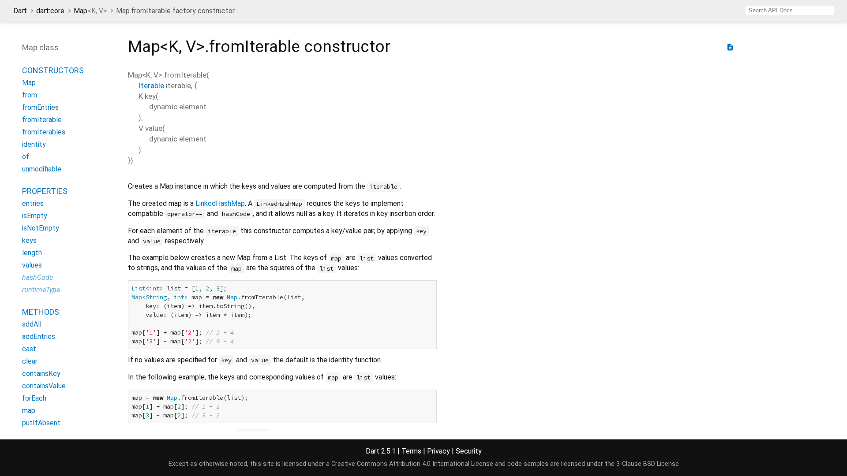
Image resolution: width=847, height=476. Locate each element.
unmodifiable (41, 169)
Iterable (151, 85)
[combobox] (790, 10)
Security (469, 451)
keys (29, 240)
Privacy (438, 451)
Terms (411, 451)
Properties (44, 191)
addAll (31, 324)
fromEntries (40, 107)
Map (90, 11)
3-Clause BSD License (647, 464)
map (28, 410)
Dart (20, 11)
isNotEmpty (40, 228)
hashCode (37, 277)
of (25, 156)
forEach (34, 398)
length (32, 253)
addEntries (38, 336)
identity (34, 144)
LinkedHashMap (220, 203)
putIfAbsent (41, 423)
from (29, 95)
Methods (40, 311)
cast (29, 349)
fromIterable (42, 119)
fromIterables (43, 132)
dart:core (50, 11)
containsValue (44, 386)
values (32, 265)
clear (29, 361)
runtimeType (41, 290)
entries (33, 203)
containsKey (41, 373)
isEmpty (34, 216)
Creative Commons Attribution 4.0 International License (412, 464)
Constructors (53, 70)
